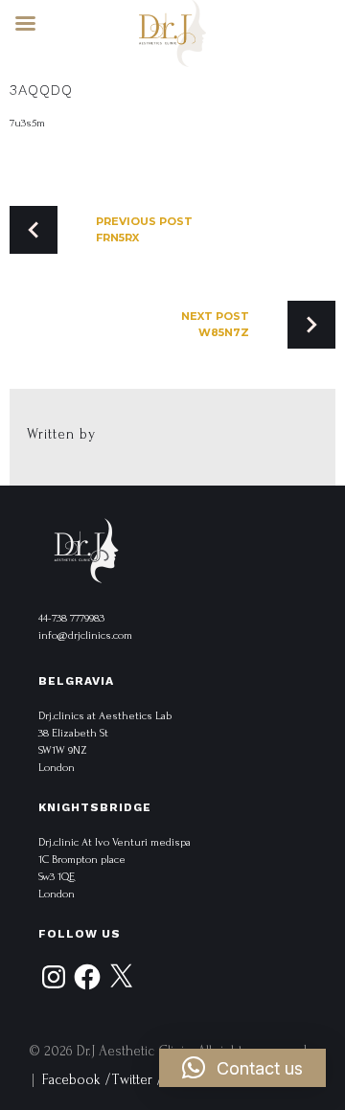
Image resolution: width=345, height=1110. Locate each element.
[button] (242, 1068)
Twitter (132, 1080)
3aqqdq (41, 90)
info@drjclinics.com (85, 635)
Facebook (71, 1080)
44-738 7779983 (71, 618)
